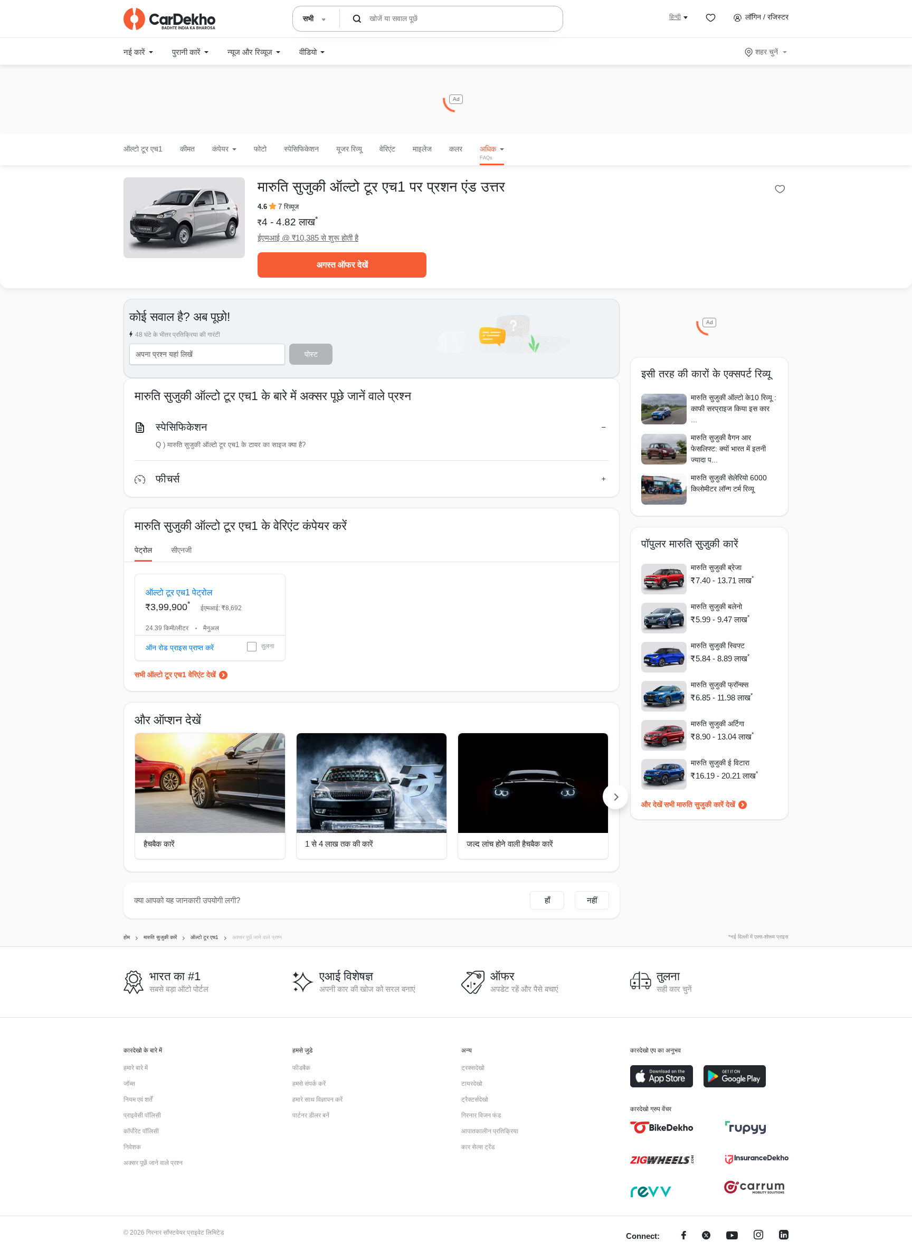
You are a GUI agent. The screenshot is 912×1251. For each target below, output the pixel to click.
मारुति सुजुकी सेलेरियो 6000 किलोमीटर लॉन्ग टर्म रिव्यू (729, 483)
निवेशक (132, 1147)
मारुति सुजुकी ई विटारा (720, 763)
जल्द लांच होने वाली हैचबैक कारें (510, 843)
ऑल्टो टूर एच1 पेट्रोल (179, 592)
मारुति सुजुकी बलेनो (716, 606)
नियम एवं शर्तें (138, 1099)
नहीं (592, 900)
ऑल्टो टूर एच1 (143, 149)
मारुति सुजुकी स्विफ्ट (718, 645)
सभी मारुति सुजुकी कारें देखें (699, 804)
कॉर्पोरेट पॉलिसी (141, 1131)
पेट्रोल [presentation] (143, 550)
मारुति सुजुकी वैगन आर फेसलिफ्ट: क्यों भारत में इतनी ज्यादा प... (728, 448)
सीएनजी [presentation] (181, 550)
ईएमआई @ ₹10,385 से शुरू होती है (308, 237)
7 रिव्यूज (288, 207)
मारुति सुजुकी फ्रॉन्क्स (719, 684)
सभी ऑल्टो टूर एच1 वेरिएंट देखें (175, 674)
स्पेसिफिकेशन (181, 427)
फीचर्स (167, 479)
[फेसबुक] (683, 1236)
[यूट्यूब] (732, 1236)
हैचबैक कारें (159, 843)
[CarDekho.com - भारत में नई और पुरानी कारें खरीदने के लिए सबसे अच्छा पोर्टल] (169, 19)
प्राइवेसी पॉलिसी (142, 1115)
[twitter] (706, 1236)
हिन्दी (675, 17)
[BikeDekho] (662, 1127)
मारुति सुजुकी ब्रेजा (716, 567)
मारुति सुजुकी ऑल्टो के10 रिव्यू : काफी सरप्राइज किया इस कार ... (733, 408)
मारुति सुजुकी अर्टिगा (717, 723)
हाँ (547, 900)
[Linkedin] (783, 1236)
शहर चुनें (766, 52)
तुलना (267, 646)
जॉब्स (129, 1083)
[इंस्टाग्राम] (758, 1236)
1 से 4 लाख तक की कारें (339, 843)
